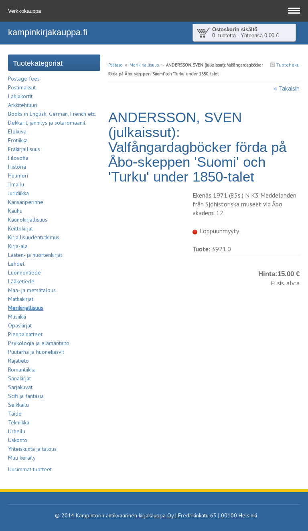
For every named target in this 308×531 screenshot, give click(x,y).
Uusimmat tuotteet (30, 469)
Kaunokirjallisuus (27, 219)
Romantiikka (22, 369)
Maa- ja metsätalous (32, 290)
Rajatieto (18, 360)
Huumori (18, 175)
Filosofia (18, 158)
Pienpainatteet (25, 334)
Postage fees (24, 78)
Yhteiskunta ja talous (32, 448)
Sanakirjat (19, 378)
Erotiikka (18, 140)
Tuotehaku (287, 65)
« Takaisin (287, 88)
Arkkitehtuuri (22, 105)
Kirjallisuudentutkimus (33, 237)
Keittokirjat (20, 228)
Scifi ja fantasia (26, 396)
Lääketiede (21, 281)
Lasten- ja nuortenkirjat (35, 254)
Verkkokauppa (25, 11)
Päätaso (115, 65)
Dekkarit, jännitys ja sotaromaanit (46, 122)
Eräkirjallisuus (24, 149)
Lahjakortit (20, 96)
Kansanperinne (25, 202)
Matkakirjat (20, 299)
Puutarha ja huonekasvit (36, 351)
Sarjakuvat (20, 387)
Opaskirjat (20, 325)
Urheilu (16, 431)
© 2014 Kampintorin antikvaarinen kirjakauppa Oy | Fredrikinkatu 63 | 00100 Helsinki (156, 515)
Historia (17, 166)
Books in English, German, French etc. (52, 113)
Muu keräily (22, 457)
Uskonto (17, 440)
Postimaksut (22, 87)
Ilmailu (16, 184)
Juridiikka (18, 193)
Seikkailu (18, 404)
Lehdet (16, 263)
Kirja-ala (18, 246)
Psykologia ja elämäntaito (38, 343)
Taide (15, 413)
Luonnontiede (24, 272)
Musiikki (17, 316)
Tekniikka (18, 422)
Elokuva (17, 131)
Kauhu (15, 210)
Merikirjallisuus (144, 65)
